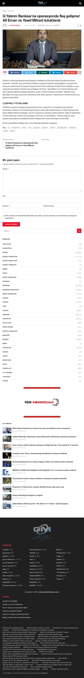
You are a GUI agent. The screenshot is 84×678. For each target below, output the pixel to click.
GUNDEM (11, 11)
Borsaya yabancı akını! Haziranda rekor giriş (51, 639)
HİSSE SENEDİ (8, 327)
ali (9, 127)
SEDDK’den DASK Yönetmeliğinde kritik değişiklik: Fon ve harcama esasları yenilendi (44, 470)
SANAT (5, 356)
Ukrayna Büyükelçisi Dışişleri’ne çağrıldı (27, 495)
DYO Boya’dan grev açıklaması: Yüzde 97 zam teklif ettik (21, 645)
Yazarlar (45, 669)
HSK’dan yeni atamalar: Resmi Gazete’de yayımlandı (40, 647)
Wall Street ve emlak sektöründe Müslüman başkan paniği (21, 669)
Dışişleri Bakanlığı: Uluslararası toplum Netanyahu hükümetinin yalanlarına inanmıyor (44, 436)
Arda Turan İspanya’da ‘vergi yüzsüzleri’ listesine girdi (20, 632)
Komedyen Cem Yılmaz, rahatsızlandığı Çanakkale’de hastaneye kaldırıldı (39, 453)
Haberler (49, 25)
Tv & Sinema (7, 372)
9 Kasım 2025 (29, 25)
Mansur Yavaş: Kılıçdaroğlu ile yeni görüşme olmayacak (20, 654)
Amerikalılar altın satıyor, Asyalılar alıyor (65, 628)
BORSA (5, 252)
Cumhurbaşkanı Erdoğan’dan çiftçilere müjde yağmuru (20, 643)
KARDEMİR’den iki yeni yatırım (47, 649)
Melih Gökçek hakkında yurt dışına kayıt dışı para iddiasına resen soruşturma (41, 428)
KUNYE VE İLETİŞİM (10, 601)
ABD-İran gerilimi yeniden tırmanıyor (38, 628)
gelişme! (37, 127)
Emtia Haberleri (9, 294)
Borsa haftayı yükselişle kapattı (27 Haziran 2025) (18, 639)
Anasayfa (6, 630)
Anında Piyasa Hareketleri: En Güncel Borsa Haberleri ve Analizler (33, 630)
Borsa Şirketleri (10, 261)
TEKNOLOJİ (7, 368)
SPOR (5, 364)
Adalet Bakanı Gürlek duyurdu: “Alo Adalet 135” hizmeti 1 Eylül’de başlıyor (40, 503)
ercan (24, 127)
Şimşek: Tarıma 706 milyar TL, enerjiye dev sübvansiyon (21, 662)
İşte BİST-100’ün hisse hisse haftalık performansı (18, 649)
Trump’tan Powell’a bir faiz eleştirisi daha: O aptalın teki (53, 665)
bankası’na (16, 127)
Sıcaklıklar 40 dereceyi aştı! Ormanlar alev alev (57, 662)
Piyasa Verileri (62, 658)
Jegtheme (45, 673)
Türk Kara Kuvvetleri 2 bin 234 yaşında (15, 667)
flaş (30, 127)
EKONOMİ (6, 285)
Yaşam (5, 381)
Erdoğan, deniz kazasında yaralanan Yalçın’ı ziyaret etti (59, 645)
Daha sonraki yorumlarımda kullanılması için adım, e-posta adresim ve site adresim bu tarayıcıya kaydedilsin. (41, 216)
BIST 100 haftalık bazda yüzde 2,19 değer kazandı (19, 636)
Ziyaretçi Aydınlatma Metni (12, 611)
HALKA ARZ (7, 323)
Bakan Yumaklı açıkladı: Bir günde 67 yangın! (54, 632)
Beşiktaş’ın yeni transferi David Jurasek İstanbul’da (19, 634)
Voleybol (7, 377)
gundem (45, 127)
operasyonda (62, 127)
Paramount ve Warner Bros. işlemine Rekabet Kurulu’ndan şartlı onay (38, 487)
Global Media (15, 25)
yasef (5, 131)
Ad (4, 196)
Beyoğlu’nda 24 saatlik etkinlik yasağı (50, 634)
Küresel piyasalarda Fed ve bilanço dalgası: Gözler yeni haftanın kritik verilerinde (42, 462)
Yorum (6, 169)
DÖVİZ (5, 273)
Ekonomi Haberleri (11, 290)
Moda (5, 343)
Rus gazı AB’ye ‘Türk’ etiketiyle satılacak (16, 660)
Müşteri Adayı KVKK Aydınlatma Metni (16, 617)
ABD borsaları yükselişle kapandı (13, 628)
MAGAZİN (6, 335)
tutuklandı (72, 127)
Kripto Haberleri (10, 331)
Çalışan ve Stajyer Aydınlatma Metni (16, 614)
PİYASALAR (7, 348)
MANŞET (56, 25)
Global (6, 310)
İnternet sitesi (49, 206)
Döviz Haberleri (9, 277)
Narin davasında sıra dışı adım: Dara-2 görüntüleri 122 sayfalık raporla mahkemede (29, 658)
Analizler (7, 244)
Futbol (6, 302)
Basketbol (7, 248)
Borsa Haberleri (10, 256)
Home (4, 11)
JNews (9, 673)
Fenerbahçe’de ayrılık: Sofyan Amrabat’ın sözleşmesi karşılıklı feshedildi (39, 478)
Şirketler (7, 360)
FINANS (5, 298)
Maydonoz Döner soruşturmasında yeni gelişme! (56, 654)
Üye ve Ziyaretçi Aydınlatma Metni (15, 608)
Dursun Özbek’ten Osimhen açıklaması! (52, 643)
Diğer (5, 269)
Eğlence (6, 281)
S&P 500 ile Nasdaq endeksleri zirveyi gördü (46, 660)
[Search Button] (79, 231)
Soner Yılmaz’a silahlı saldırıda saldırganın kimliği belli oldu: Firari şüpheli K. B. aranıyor (45, 445)
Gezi (4, 306)
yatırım (12, 131)
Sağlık (5, 352)
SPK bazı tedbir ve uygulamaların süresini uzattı (18, 665)
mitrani (52, 127)
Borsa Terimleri (9, 265)
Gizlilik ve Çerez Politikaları (13, 604)
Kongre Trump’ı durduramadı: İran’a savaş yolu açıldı (19, 652)
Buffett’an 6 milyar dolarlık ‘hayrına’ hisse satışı (17, 641)
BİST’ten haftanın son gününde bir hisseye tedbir (53, 636)
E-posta (6, 206)
